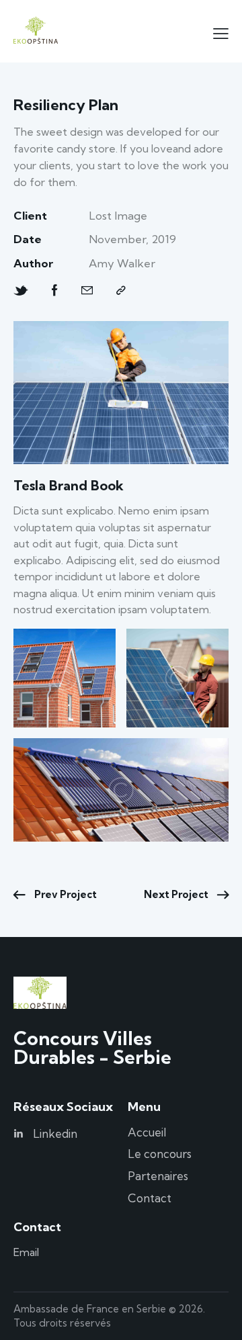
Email (27, 1252)
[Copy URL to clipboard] (121, 290)
